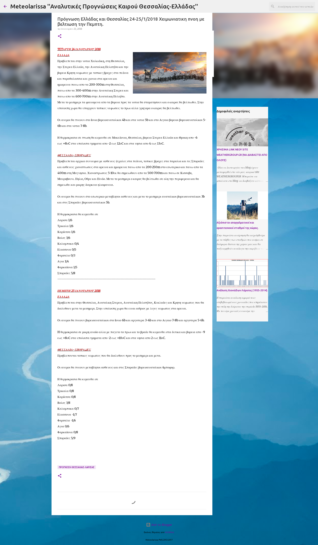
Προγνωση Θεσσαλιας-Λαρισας (76, 467)
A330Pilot (169, 532)
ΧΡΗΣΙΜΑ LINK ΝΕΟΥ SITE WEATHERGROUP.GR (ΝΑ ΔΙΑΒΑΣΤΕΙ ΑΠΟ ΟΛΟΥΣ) (242, 155)
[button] (59, 36)
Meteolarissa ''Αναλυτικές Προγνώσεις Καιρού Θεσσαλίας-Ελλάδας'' (104, 6)
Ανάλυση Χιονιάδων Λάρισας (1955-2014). (242, 290)
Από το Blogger (161, 524)
